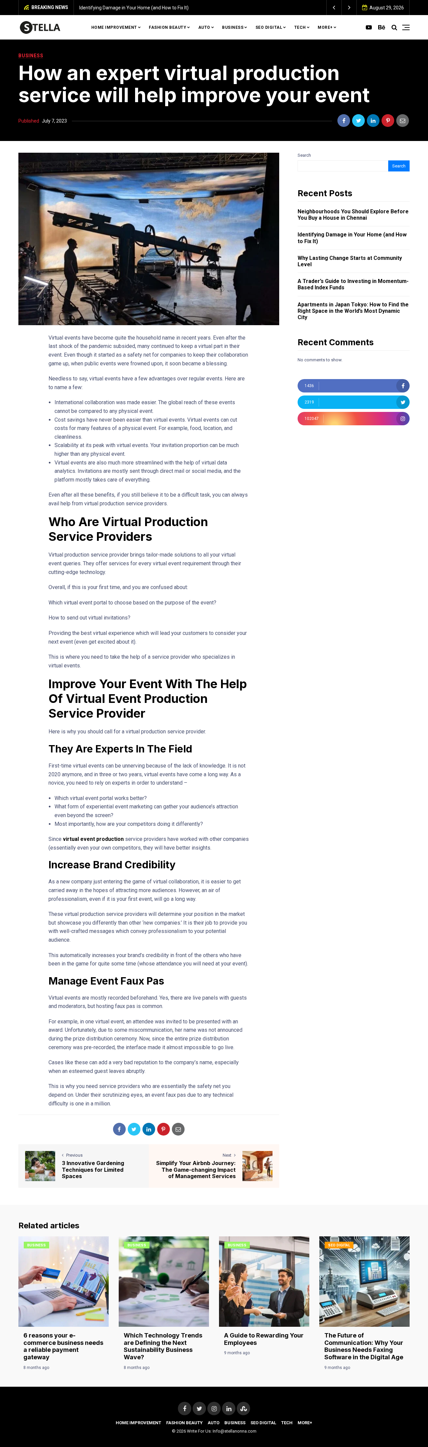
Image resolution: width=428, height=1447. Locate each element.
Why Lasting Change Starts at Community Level (243, 7)
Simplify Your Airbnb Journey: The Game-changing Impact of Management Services (196, 1169)
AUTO (204, 27)
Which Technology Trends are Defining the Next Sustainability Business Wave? (163, 1346)
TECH (300, 27)
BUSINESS (232, 27)
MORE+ (325, 27)
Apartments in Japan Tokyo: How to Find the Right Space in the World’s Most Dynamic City (353, 310)
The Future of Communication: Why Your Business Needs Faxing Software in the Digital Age (363, 1346)
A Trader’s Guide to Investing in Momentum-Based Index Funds (353, 284)
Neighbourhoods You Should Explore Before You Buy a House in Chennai (353, 214)
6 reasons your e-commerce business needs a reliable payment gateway (63, 1346)
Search (304, 155)
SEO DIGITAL (269, 27)
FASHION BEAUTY (167, 27)
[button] (334, 7)
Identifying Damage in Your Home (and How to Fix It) (352, 237)
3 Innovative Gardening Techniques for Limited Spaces (93, 1169)
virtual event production (93, 839)
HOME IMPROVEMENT (114, 27)
